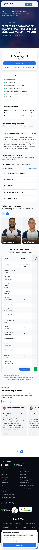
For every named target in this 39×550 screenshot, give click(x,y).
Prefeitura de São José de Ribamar (20, 11)
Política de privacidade (6, 526)
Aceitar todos (19, 545)
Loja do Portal (24, 472)
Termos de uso (15, 526)
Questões (4, 480)
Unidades (23, 474)
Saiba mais (18, 537)
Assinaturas (4, 482)
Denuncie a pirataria (26, 480)
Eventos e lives (5, 488)
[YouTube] (10, 503)
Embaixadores (24, 482)
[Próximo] (7, 213)
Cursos (7, 11)
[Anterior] (3, 213)
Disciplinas (27, 164)
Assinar (27, 4)
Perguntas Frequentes (27, 485)
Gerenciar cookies (33, 526)
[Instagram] (6, 503)
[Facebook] (13, 503)
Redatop (4, 485)
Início (3, 11)
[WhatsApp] (2, 503)
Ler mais (5, 434)
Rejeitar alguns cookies (19, 541)
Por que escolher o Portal (8, 494)
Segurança (23, 477)
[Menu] (35, 4)
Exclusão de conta (24, 526)
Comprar (18, 63)
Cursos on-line (5, 474)
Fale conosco (5, 500)
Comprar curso (25, 369)
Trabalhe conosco (25, 488)
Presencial (4, 477)
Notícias (3, 472)
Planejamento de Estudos (12, 164)
